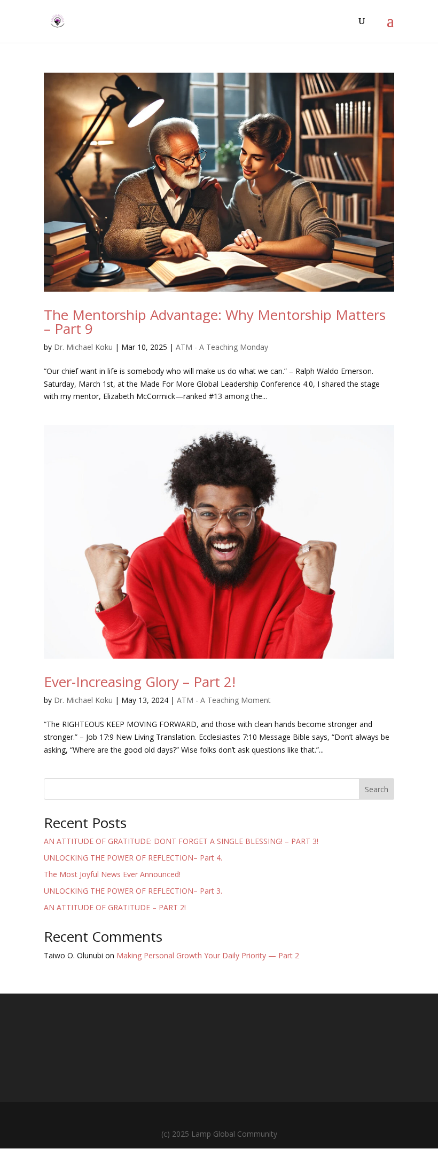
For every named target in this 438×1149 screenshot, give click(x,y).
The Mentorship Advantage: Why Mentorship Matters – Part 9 (215, 321)
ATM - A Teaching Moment (224, 700)
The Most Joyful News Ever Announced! (112, 874)
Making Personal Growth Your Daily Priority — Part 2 (207, 955)
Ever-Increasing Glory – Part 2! (140, 681)
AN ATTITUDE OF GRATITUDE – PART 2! (115, 907)
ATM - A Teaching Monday (222, 347)
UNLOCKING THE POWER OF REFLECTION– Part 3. (133, 891)
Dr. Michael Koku (83, 347)
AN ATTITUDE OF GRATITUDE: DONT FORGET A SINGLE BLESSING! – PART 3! (181, 841)
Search (376, 789)
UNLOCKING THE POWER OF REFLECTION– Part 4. (133, 858)
